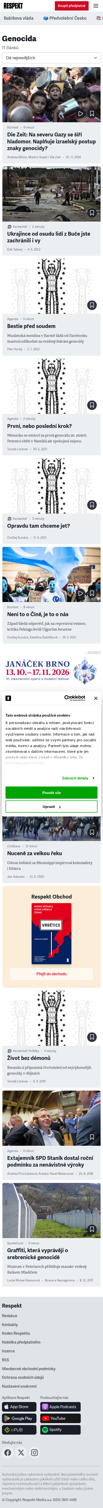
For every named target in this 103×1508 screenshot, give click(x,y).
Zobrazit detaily (75, 778)
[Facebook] (7, 1457)
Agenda (12, 319)
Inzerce (8, 1351)
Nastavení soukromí (19, 1386)
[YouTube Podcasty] (60, 1418)
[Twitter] (21, 1457)
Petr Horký (14, 349)
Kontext (12, 127)
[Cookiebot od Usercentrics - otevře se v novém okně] (64, 698)
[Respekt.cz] (13, 6)
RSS (5, 1360)
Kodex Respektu (16, 1333)
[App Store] (19, 1407)
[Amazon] (19, 1430)
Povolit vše (51, 792)
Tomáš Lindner (17, 449)
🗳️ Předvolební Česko (64, 18)
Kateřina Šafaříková (43, 637)
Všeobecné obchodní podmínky (29, 1369)
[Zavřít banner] (95, 698)
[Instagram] (34, 1457)
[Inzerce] (51, 670)
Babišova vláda (19, 18)
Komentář (20, 227)
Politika (34, 1051)
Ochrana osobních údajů (23, 1377)
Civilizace (13, 846)
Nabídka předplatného (21, 1342)
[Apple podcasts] (60, 1407)
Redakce (9, 1316)
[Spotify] (60, 1430)
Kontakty (10, 1324)
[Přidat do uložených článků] (92, 113)
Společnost (15, 1243)
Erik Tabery (15, 249)
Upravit (49, 807)
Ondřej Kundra (17, 538)
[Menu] (95, 5)
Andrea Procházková (22, 1174)
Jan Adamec (16, 877)
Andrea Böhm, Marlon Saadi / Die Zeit (34, 157)
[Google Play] (19, 1418)
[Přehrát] (80, 113)
